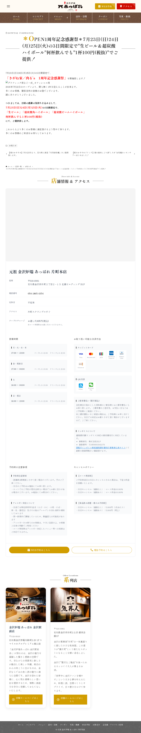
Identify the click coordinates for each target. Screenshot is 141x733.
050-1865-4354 (36, 293)
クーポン (63, 724)
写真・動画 (74, 724)
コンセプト (30, 724)
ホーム (21, 724)
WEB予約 (86, 724)
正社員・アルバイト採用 (113, 724)
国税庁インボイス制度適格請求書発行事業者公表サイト (101, 447)
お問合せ (96, 724)
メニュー (42, 724)
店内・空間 (52, 724)
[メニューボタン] (8, 6)
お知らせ (13, 145)
